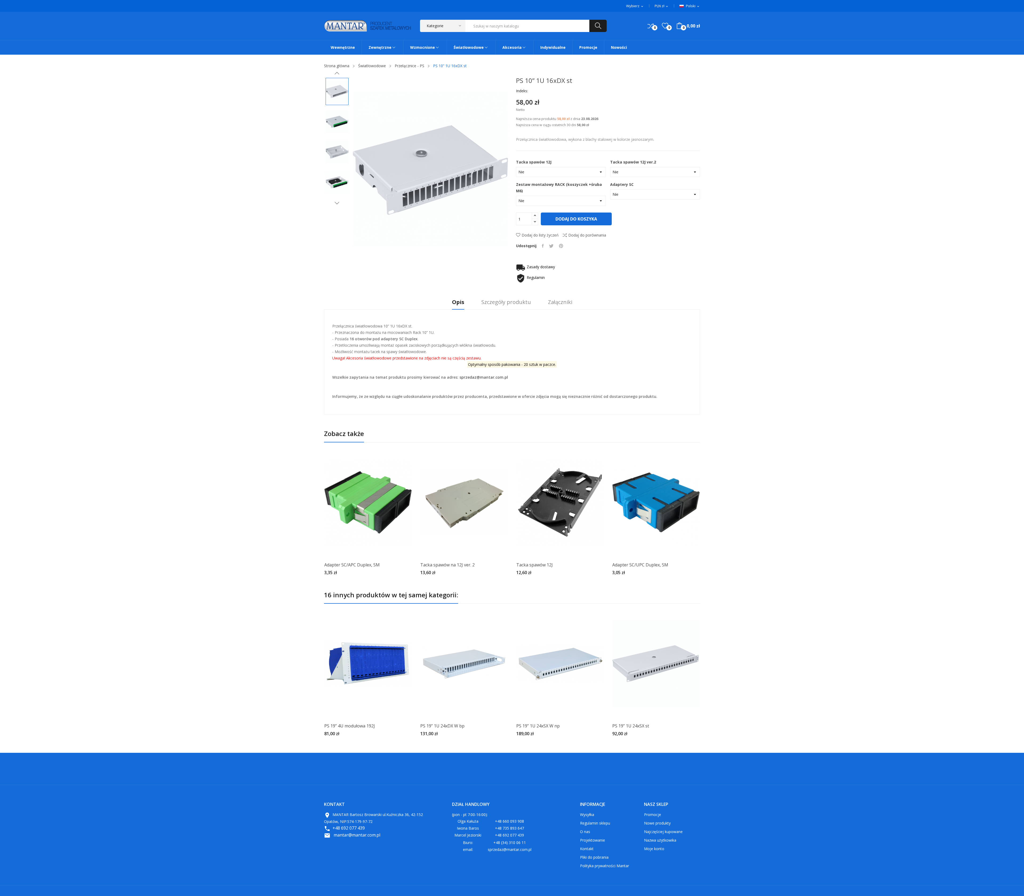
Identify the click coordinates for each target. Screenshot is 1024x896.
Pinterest (561, 246)
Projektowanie (592, 840)
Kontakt (587, 848)
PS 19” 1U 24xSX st (630, 725)
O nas (585, 831)
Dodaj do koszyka (576, 219)
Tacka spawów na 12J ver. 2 (447, 564)
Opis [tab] (458, 302)
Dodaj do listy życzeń (540, 235)
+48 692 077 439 (349, 828)
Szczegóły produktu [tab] (506, 302)
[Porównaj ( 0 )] (650, 26)
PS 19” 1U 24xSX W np (538, 725)
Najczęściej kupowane (663, 831)
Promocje (652, 814)
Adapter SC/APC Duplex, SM (352, 564)
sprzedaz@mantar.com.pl (483, 377)
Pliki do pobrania (594, 857)
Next (337, 203)
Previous (337, 73)
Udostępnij (542, 246)
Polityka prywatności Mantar (604, 865)
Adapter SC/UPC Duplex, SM (640, 564)
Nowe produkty (657, 823)
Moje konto (654, 848)
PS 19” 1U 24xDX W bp (442, 725)
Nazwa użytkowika (660, 840)
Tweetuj (551, 246)
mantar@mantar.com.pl (357, 835)
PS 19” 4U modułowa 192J (349, 725)
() (665, 26)
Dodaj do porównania (587, 235)
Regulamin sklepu (595, 823)
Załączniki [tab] (560, 302)
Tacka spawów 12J (534, 564)
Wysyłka (587, 814)
